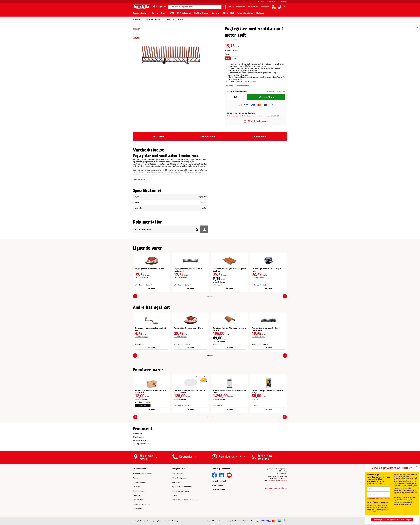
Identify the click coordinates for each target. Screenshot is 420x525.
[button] (208, 296)
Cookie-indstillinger (171, 521)
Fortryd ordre (138, 509)
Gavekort (261, 1)
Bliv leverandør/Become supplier (185, 500)
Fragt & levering (139, 491)
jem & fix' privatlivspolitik (405, 493)
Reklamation (138, 495)
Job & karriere (253, 7)
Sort (235, 58)
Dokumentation (259, 136)
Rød (228, 58)
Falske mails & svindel (141, 504)
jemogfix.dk (137, 521)
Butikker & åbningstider (142, 474)
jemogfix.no (157, 521)
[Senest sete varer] (417, 28)
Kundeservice (282, 1)
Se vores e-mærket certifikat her (276, 488)
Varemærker (138, 500)
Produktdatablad (201, 377)
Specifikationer (207, 136)
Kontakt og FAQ (139, 482)
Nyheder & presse (179, 478)
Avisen (231, 7)
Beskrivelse (158, 136)
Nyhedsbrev (271, 1)
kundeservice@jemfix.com (278, 480)
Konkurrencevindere (180, 491)
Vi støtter (265, 7)
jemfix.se (147, 521)
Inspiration (240, 7)
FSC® (174, 495)
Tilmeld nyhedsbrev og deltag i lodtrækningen (392, 520)
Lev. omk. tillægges (231, 50)
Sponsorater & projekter (182, 487)
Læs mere (229, 86)
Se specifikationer (242, 86)
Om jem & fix (177, 482)
